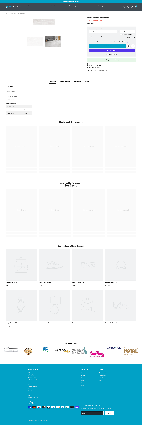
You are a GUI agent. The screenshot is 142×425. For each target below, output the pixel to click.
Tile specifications (65, 82)
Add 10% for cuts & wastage (128, 34)
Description (52, 82)
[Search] (124, 7)
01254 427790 (32, 374)
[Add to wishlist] (129, 46)
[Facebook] (29, 402)
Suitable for (77, 82)
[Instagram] (32, 402)
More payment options (111, 54)
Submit (109, 413)
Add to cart (107, 46)
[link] (21, 169)
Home (7, 13)
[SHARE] (133, 46)
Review (87, 82)
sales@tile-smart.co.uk (33, 397)
